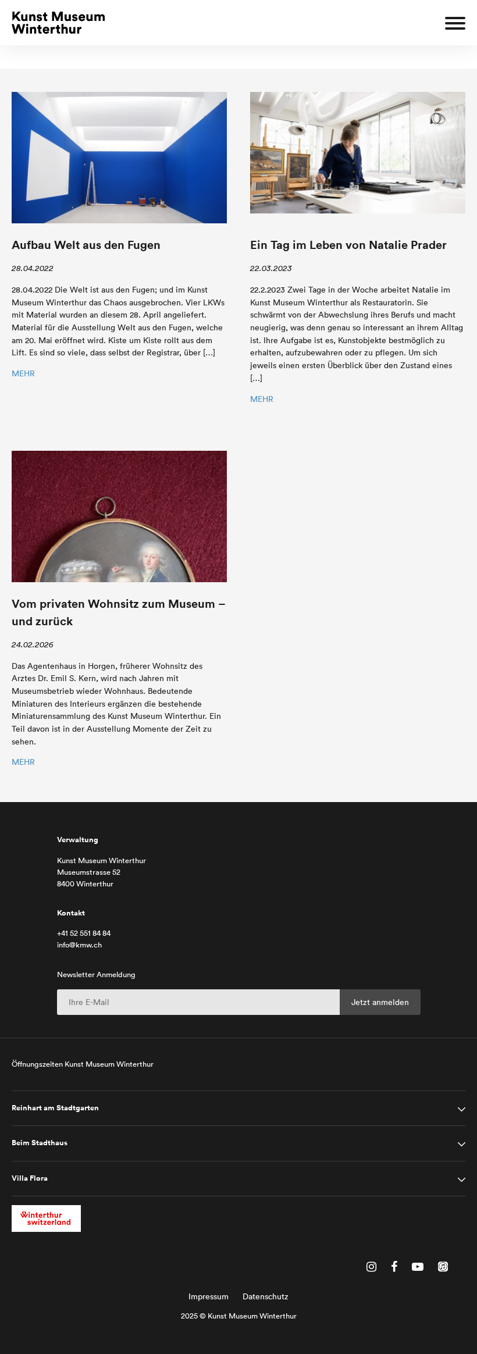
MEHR (23, 373)
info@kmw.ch (79, 945)
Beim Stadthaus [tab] (39, 1143)
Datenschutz (266, 1296)
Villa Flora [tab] (30, 1178)
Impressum (208, 1296)
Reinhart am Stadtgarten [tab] (55, 1108)
